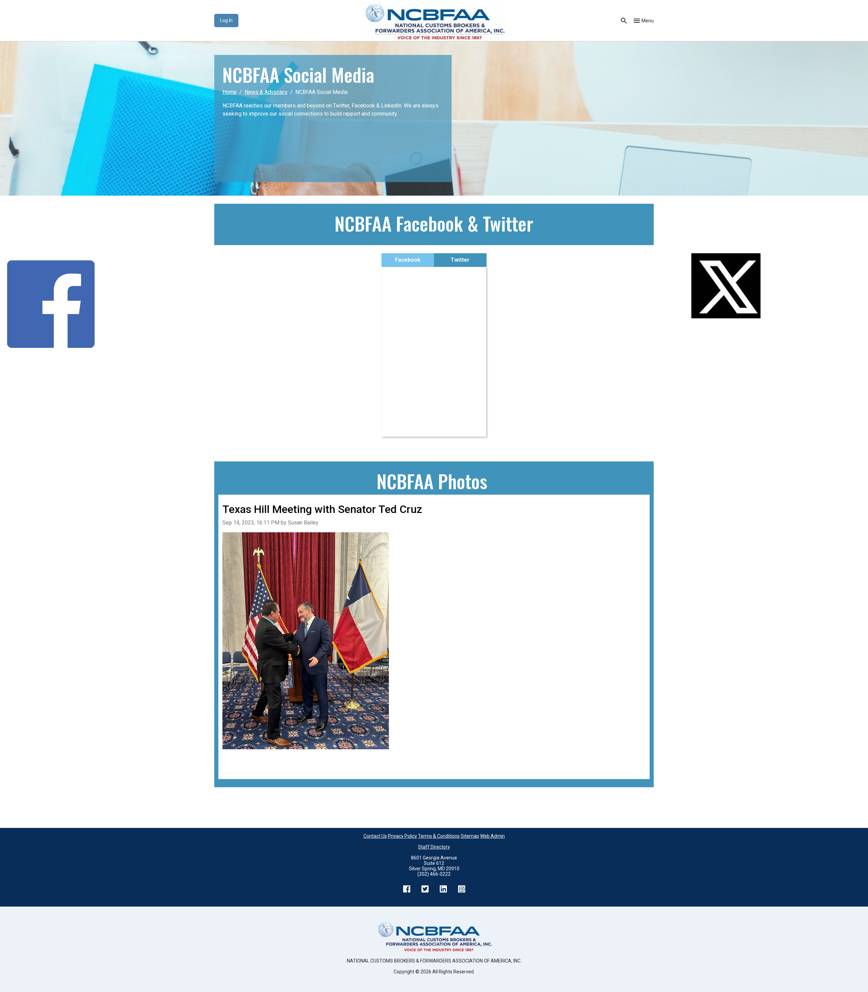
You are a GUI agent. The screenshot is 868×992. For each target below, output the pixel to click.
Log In (226, 20)
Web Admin (492, 836)
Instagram (461, 889)
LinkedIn (443, 889)
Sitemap (470, 836)
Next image (632, 758)
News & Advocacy (266, 92)
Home (229, 92)
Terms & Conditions (439, 836)
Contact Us (375, 836)
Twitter (460, 260)
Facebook (407, 260)
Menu (648, 20)
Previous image (241, 758)
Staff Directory (434, 847)
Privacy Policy (402, 836)
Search (624, 21)
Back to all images (244, 766)
